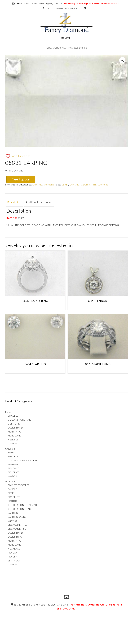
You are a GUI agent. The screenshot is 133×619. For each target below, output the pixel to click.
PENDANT (13, 468)
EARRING (67, 48)
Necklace (13, 439)
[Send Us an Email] (13, 3)
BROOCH (13, 500)
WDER (84, 184)
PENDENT (13, 472)
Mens (8, 412)
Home (48, 48)
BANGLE (12, 489)
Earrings (12, 520)
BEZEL (11, 452)
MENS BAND (14, 435)
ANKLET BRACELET (18, 485)
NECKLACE (14, 548)
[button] (122, 60)
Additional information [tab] (39, 202)
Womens (57, 48)
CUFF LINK (14, 423)
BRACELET (14, 415)
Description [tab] (14, 202)
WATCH (12, 443)
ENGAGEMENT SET (18, 524)
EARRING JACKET (18, 516)
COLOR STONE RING (20, 419)
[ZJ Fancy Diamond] (66, 23)
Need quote (21, 179)
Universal (10, 448)
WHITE (93, 184)
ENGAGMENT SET (18, 528)
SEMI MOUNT (15, 560)
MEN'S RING (14, 431)
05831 (64, 184)
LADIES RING (15, 536)
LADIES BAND (15, 427)
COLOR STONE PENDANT (22, 460)
